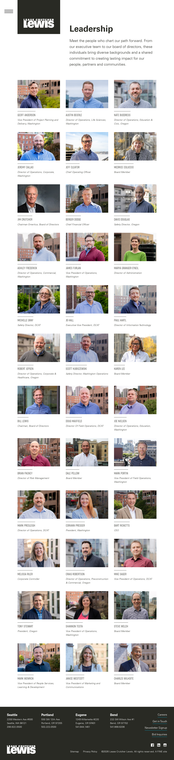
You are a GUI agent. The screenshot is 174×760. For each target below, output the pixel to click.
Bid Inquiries (159, 735)
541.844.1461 (83, 727)
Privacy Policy (90, 752)
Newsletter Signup (156, 728)
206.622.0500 (14, 727)
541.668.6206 (117, 727)
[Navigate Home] (39, 17)
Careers (162, 715)
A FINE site (160, 751)
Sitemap (74, 752)
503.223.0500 (48, 727)
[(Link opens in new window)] (152, 745)
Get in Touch (160, 721)
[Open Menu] (9, 11)
